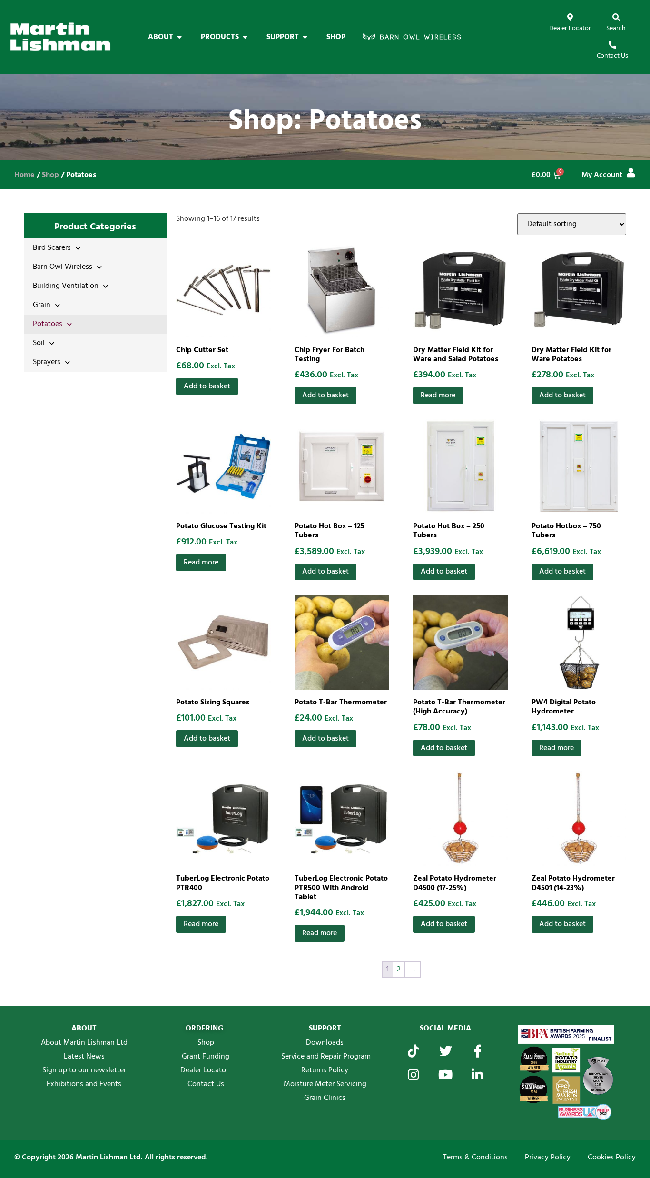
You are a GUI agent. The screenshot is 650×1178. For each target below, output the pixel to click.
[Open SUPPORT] (305, 37)
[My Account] (631, 173)
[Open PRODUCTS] (245, 37)
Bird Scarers (52, 248)
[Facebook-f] (477, 1050)
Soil (39, 343)
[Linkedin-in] (477, 1074)
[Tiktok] (413, 1050)
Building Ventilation (65, 286)
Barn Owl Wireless (62, 267)
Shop (50, 175)
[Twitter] (445, 1050)
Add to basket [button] (207, 386)
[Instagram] (413, 1074)
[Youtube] (445, 1074)
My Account (601, 175)
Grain (41, 305)
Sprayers (46, 362)
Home (24, 175)
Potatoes (47, 324)
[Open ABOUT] (179, 37)
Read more (438, 395)
